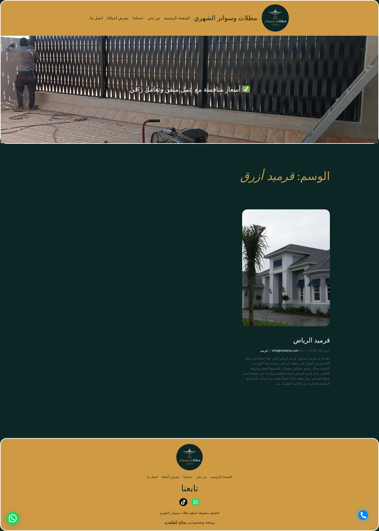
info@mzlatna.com (285, 350)
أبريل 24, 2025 (319, 350)
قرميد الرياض (311, 341)
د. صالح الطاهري (177, 522)
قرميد (264, 350)
